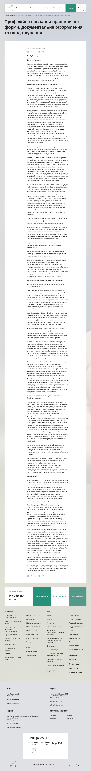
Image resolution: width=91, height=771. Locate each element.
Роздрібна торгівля (75, 627)
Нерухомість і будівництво (52, 670)
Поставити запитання (60, 596)
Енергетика (51, 646)
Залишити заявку (71, 7)
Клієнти (72, 660)
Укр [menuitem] (83, 7)
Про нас (18, 7)
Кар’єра (48, 7)
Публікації (13, 15)
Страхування (73, 634)
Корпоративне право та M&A (13, 658)
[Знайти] (78, 8)
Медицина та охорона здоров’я (54, 660)
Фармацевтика (74, 646)
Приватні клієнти (75, 619)
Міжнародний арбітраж (34, 627)
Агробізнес (51, 623)
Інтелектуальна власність (10, 649)
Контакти (61, 7)
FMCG (49, 615)
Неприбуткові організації (55, 665)
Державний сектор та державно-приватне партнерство (54, 640)
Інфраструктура (52, 650)
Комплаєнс (8, 654)
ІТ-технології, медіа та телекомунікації (55, 654)
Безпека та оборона (54, 627)
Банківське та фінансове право (13, 622)
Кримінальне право (33, 615)
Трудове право (31, 655)
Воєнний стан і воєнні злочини (12, 639)
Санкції (28, 648)
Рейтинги (40, 7)
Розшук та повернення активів (34, 643)
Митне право (30, 619)
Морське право (31, 630)
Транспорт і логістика (76, 642)
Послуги (25, 7)
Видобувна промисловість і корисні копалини (55, 632)
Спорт (71, 630)
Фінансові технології (76, 649)
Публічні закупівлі (32, 638)
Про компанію (75, 673)
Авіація (49, 619)
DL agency (78, 765)
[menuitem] (83, 8)
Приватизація (74, 615)
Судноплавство (74, 638)
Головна (7, 15)
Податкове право (32, 634)
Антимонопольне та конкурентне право (11, 616)
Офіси (55, 7)
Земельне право (10, 644)
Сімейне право (31, 651)
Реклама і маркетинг (76, 623)
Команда (32, 7)
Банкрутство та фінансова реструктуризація (11, 629)
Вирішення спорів (11, 635)
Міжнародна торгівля (33, 623)
